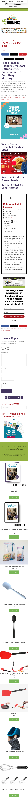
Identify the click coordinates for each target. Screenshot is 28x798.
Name (3, 369)
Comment (4, 352)
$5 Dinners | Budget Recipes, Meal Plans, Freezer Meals (11, 19)
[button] (17, 1)
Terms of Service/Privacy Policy (13, 448)
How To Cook (20, 328)
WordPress (17, 455)
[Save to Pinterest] (23, 54)
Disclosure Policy (17, 446)
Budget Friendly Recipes (12, 328)
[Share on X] (14, 54)
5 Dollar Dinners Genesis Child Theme (18, 454)
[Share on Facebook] (5, 54)
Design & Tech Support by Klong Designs (14, 449)
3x (16, 221)
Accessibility (24, 448)
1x (11, 221)
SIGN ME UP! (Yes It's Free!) (14, 316)
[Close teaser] (7, 3)
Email (3, 376)
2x (14, 221)
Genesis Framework (10, 455)
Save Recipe (14, 200)
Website (3, 383)
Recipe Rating (5, 347)
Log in (22, 455)
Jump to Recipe (10, 59)
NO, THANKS (14, 320)
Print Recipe (20, 59)
